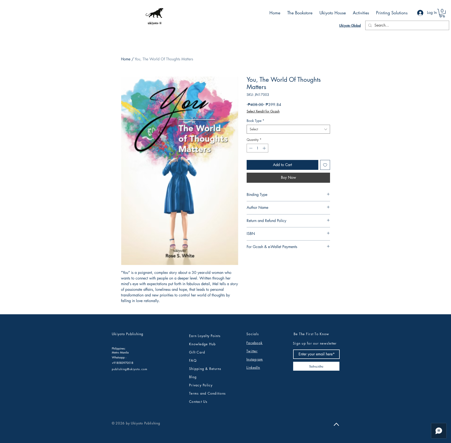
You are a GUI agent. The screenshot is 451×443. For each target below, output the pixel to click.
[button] (442, 13)
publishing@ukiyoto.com (129, 369)
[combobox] (288, 129)
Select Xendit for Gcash (263, 111)
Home (125, 59)
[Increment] (265, 148)
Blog (193, 377)
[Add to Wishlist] (325, 165)
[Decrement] (250, 148)
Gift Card (197, 352)
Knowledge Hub (202, 344)
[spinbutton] (257, 148)
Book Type (255, 120)
